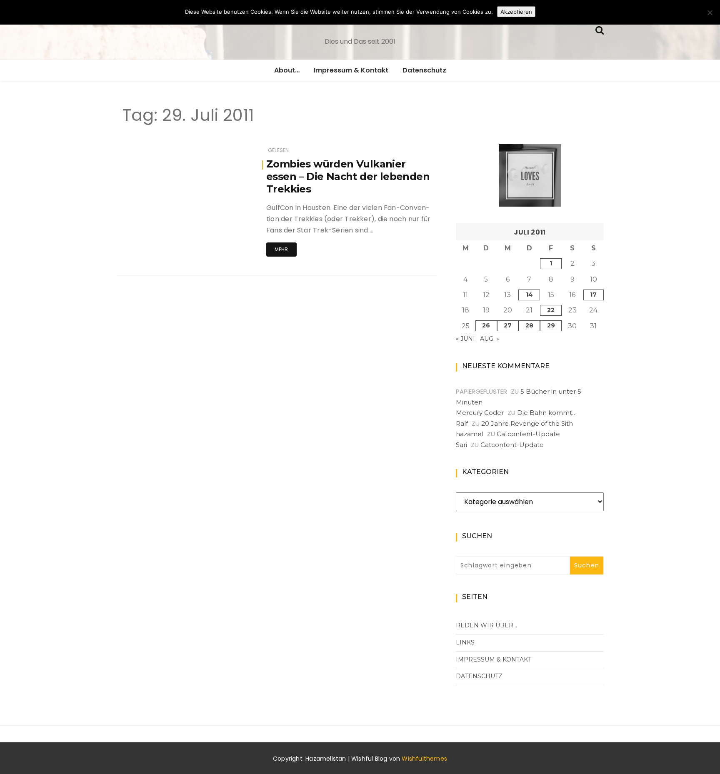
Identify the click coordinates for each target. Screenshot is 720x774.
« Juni (465, 338)
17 (593, 294)
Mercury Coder (480, 413)
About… (287, 70)
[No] (709, 12)
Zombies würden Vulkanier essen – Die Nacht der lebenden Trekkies (348, 176)
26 (486, 325)
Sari (461, 445)
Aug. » (489, 338)
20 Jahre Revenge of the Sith (527, 423)
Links (465, 642)
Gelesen (278, 150)
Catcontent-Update (528, 434)
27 (508, 325)
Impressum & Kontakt (351, 70)
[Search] (599, 29)
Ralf (462, 423)
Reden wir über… (486, 625)
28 (529, 325)
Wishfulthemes (424, 758)
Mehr (281, 249)
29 (551, 325)
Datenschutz (424, 70)
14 (529, 294)
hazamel (469, 434)
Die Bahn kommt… (547, 413)
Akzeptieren (516, 11)
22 (551, 310)
